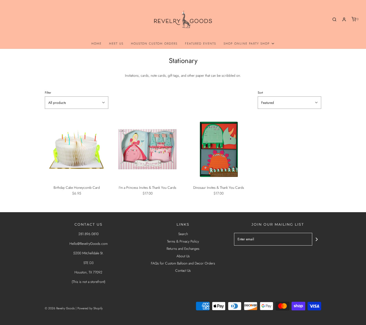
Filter (48, 92)
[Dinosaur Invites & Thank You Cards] (218, 149)
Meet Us (116, 43)
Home (96, 43)
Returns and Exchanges (183, 248)
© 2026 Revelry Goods (60, 308)
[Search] (334, 19)
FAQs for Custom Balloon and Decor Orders (183, 263)
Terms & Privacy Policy (183, 241)
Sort (260, 92)
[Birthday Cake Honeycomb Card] (76, 149)
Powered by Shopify (90, 308)
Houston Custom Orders (154, 43)
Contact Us (183, 270)
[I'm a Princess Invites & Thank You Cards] (147, 149)
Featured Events (200, 43)
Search (183, 233)
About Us (183, 256)
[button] (76, 102)
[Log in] (344, 19)
